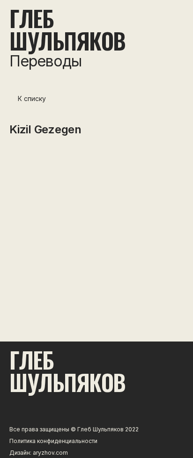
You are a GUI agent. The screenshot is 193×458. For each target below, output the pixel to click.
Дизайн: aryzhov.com (38, 452)
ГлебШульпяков (67, 29)
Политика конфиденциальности (53, 440)
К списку (32, 98)
